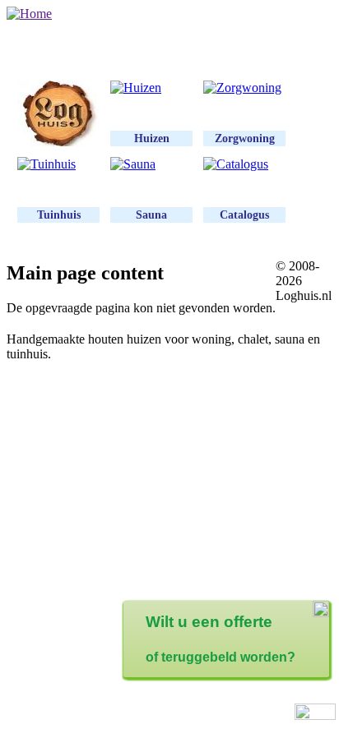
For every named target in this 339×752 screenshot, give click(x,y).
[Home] (29, 14)
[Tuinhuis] (58, 164)
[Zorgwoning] (244, 88)
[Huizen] (151, 88)
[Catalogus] (244, 164)
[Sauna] (151, 164)
